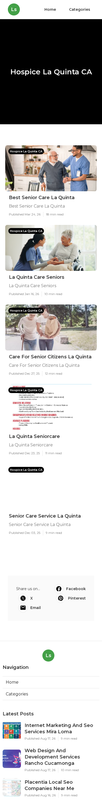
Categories (79, 9)
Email (35, 607)
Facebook (76, 588)
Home (50, 9)
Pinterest (77, 598)
